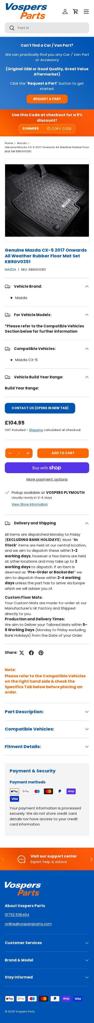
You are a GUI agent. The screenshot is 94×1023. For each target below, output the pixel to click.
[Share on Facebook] (31, 653)
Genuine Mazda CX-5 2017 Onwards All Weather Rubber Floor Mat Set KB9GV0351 (47, 149)
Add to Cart (63, 453)
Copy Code (61, 128)
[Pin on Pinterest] (41, 653)
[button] (75, 11)
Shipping (36, 430)
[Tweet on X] (22, 653)
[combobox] (47, 27)
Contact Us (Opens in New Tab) (40, 408)
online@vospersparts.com (28, 923)
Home (9, 143)
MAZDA (10, 269)
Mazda (22, 143)
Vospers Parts (25, 1011)
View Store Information (30, 504)
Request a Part (47, 99)
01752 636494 (17, 914)
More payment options (47, 479)
